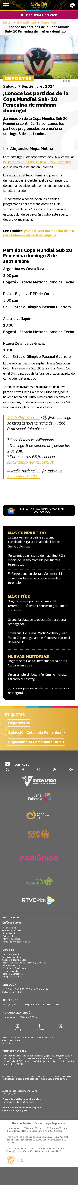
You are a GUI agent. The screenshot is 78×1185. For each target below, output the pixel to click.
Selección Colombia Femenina (34, 732)
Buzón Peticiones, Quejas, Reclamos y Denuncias (24, 962)
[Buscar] (72, 5)
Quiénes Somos (11, 922)
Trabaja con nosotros (11, 957)
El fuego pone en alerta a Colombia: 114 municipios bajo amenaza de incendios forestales (36, 578)
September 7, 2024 (23, 476)
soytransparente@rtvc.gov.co (14, 1110)
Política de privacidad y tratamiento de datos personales (27, 1037)
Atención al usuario (11, 954)
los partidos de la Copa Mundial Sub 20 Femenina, (37, 162)
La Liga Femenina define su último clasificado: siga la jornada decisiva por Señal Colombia (35, 542)
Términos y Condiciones (12, 974)
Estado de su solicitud (12, 971)
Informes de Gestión (11, 939)
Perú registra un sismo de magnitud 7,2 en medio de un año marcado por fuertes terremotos (37, 560)
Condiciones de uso (11, 1040)
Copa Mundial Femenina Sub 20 (36, 742)
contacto (21, 764)
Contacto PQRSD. (16, 1064)
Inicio (8, 22)
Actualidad (26, 22)
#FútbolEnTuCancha (23, 417)
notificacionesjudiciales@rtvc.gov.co (18, 1102)
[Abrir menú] (6, 5)
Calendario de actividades (14, 960)
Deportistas (19, 723)
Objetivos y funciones (12, 930)
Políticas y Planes (10, 936)
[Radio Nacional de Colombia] (39, 5)
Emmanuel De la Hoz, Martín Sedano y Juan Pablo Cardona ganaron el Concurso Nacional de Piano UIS (39, 637)
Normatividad (8, 933)
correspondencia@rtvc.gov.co (36, 1061)
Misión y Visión (9, 928)
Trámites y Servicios (11, 965)
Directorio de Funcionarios (14, 968)
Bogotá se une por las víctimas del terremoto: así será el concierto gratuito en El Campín (38, 605)
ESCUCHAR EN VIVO (41, 15)
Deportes (48, 22)
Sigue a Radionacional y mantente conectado (42, 510)
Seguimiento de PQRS (57, 1079)
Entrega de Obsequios (12, 976)
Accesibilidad (8, 1043)
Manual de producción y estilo (16, 941)
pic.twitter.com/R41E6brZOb (30, 462)
